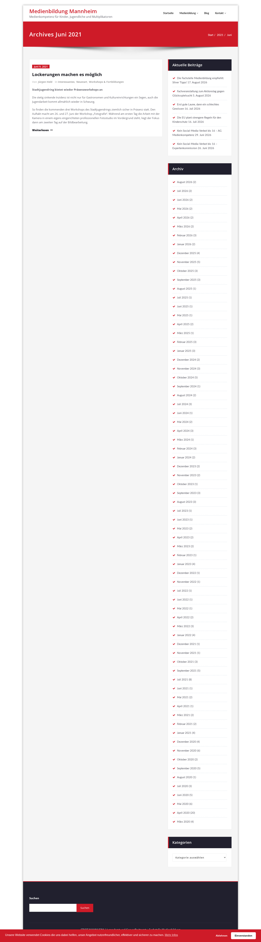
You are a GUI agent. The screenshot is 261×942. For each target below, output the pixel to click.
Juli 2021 (182, 679)
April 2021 (183, 706)
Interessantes (66, 82)
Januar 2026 (184, 244)
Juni (229, 35)
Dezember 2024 (186, 360)
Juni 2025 (183, 306)
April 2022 (183, 617)
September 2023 (187, 493)
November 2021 (186, 653)
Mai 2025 (183, 315)
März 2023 (183, 546)
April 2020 (183, 813)
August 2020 (184, 777)
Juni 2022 (183, 599)
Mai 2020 (183, 804)
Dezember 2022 (186, 573)
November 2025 (186, 262)
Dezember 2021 (186, 644)
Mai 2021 (183, 697)
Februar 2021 (185, 724)
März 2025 (183, 333)
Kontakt (219, 13)
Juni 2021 (183, 688)
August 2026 (184, 182)
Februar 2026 (185, 235)
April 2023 (183, 537)
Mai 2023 (183, 528)
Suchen (34, 898)
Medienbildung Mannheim (63, 11)
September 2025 (187, 280)
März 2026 (183, 226)
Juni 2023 (183, 519)
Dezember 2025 (186, 253)
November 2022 (186, 582)
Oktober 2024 (185, 377)
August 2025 (184, 288)
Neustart (81, 82)
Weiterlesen (40, 130)
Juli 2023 (182, 511)
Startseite (168, 13)
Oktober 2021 (185, 662)
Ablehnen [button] (221, 935)
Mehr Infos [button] (171, 934)
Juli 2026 (182, 191)
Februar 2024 (185, 448)
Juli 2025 (182, 297)
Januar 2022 (184, 635)
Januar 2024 (184, 457)
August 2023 (184, 502)
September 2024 (187, 386)
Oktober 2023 (185, 484)
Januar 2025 (184, 351)
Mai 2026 (183, 209)
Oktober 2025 (185, 271)
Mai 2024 (183, 422)
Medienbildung (188, 13)
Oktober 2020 (185, 759)
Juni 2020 (183, 795)
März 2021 (183, 715)
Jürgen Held (45, 82)
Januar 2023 (184, 564)
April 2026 (183, 217)
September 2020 (187, 768)
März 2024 (183, 439)
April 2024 (183, 431)
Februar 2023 (185, 555)
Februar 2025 (185, 342)
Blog (206, 13)
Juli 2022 (182, 591)
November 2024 (186, 368)
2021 (220, 35)
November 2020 (186, 750)
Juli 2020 (182, 786)
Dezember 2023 (186, 466)
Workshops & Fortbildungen (106, 82)
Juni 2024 (183, 413)
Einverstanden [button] (243, 935)
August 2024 (184, 395)
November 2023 (186, 475)
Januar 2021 (184, 733)
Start (210, 35)
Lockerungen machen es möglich (67, 74)
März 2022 (183, 626)
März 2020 (183, 821)
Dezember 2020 (186, 742)
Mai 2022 (183, 608)
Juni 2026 (183, 200)
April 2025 (183, 324)
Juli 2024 (182, 404)
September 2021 (187, 670)
